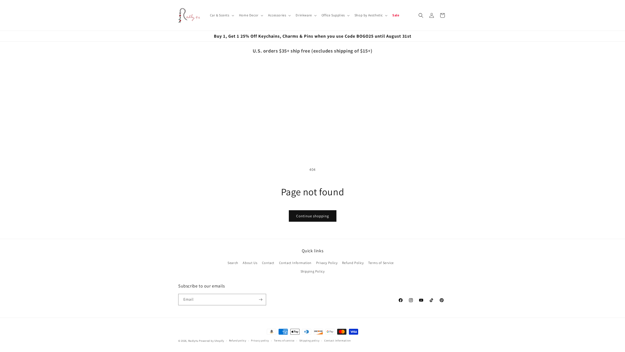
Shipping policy (309, 340)
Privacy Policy (326, 263)
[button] (221, 15)
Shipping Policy (313, 271)
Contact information (337, 340)
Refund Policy (353, 263)
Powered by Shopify (211, 340)
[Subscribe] (260, 299)
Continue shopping (312, 216)
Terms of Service (381, 263)
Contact (268, 263)
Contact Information (295, 263)
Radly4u (193, 340)
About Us (250, 263)
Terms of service (284, 340)
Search (233, 263)
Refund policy (237, 340)
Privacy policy (260, 340)
